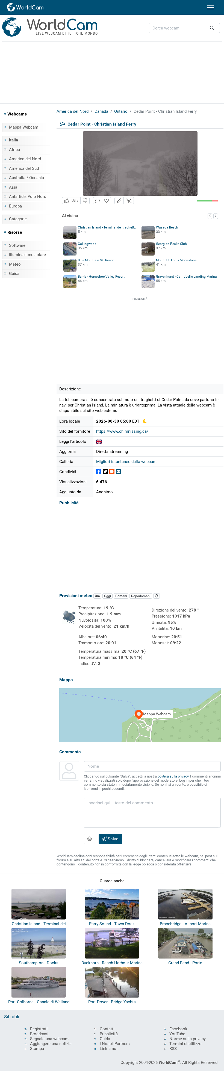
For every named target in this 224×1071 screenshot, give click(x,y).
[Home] (25, 7)
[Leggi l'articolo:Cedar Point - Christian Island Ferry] (99, 441)
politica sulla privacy (173, 776)
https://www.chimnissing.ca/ (122, 431)
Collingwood (87, 244)
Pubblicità (109, 1033)
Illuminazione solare (27, 254)
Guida (14, 273)
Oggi (107, 596)
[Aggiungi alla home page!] (106, 200)
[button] (119, 200)
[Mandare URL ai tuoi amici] (118, 471)
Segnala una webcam (49, 1038)
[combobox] (184, 28)
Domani (121, 596)
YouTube (177, 1033)
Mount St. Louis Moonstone (176, 260)
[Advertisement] (112, 71)
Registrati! (39, 1029)
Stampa (37, 1048)
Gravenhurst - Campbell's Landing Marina (186, 276)
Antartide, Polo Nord (27, 196)
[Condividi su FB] (98, 471)
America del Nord (25, 158)
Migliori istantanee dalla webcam (126, 461)
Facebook (178, 1029)
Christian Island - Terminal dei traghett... (107, 227)
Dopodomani (141, 596)
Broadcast (39, 1033)
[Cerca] (212, 28)
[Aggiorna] (156, 596)
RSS (173, 1048)
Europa (15, 206)
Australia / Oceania (26, 177)
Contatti (107, 1029)
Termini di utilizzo (185, 1043)
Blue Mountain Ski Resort (96, 260)
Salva (113, 838)
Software (17, 245)
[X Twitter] (105, 471)
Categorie (18, 218)
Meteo (15, 264)
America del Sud (24, 168)
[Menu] (211, 7)
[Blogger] (111, 471)
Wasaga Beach (167, 227)
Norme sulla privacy (187, 1038)
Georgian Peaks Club (171, 244)
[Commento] (97, 200)
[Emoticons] (89, 839)
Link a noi (108, 1048)
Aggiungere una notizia (51, 1043)
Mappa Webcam (23, 127)
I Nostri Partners (115, 1043)
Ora (97, 596)
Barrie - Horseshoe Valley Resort (101, 276)
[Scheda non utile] (85, 200)
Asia (13, 187)
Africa (14, 149)
